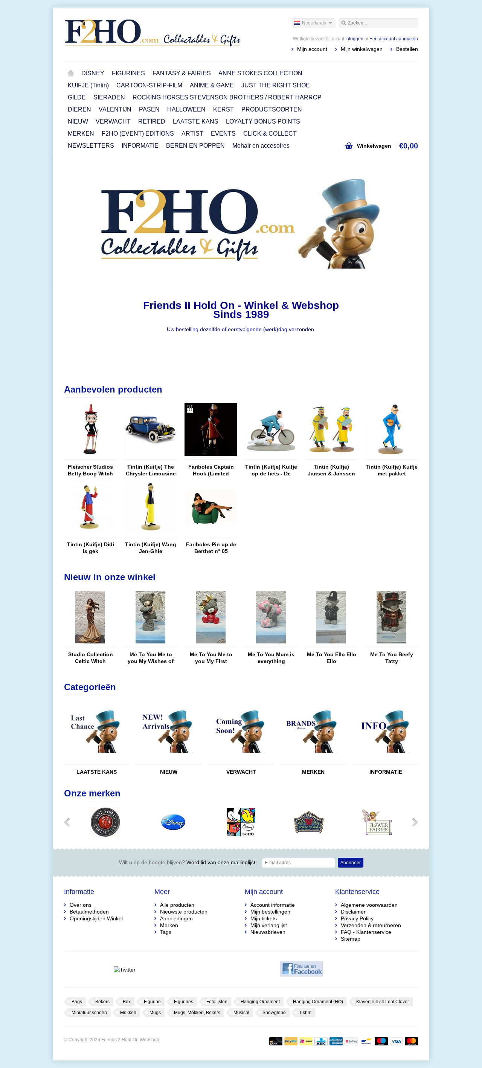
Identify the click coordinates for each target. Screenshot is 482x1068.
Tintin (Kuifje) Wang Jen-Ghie (150, 547)
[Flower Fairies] (376, 835)
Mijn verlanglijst (268, 925)
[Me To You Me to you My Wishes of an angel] (150, 643)
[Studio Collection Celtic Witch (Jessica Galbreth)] (90, 643)
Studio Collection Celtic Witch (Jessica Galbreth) (90, 658)
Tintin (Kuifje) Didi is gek (90, 547)
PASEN (149, 109)
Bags (77, 1001)
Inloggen (354, 38)
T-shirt (305, 1012)
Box (127, 1001)
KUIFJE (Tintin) (88, 85)
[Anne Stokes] (105, 835)
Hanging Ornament (260, 1001)
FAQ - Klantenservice (366, 932)
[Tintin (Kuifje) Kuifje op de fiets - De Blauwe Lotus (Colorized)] (271, 456)
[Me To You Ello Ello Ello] (331, 643)
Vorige (74, 224)
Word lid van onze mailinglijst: (188, 862)
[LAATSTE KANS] (94, 761)
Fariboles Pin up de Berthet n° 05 (211, 547)
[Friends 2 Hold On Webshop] (152, 34)
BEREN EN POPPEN (195, 145)
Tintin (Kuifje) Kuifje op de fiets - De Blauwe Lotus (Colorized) (271, 470)
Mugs (155, 1012)
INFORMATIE (140, 145)
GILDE (77, 97)
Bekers (102, 1001)
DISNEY (92, 73)
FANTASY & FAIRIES (182, 73)
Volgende (408, 224)
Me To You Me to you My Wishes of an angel (151, 658)
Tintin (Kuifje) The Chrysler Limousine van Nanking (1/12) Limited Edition (151, 470)
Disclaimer (353, 912)
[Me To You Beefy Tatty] (391, 643)
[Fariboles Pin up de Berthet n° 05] (211, 533)
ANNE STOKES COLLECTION (260, 73)
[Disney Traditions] (309, 835)
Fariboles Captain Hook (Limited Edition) (211, 470)
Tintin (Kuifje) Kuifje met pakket (392, 470)
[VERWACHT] (239, 761)
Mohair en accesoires (261, 145)
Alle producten (177, 905)
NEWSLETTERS (91, 145)
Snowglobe (274, 1012)
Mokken (128, 1012)
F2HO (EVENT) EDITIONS (138, 133)
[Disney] (173, 835)
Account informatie (272, 905)
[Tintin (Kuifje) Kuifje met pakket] (391, 456)
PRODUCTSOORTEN (271, 109)
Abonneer (350, 862)
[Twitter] (124, 969)
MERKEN (81, 133)
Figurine (152, 1001)
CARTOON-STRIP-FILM (149, 85)
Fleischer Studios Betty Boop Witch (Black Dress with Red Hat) (90, 470)
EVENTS (223, 133)
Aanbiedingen (176, 918)
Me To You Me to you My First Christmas (211, 658)
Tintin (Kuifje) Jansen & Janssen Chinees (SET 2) (331, 470)
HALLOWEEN (186, 109)
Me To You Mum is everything (271, 657)
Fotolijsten (216, 1001)
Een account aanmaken (393, 38)
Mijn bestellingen (270, 912)
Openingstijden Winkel (96, 918)
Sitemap (350, 939)
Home (71, 73)
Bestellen (407, 49)
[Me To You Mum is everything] (271, 643)
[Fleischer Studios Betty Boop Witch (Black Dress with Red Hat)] (90, 456)
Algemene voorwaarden (369, 905)
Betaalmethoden (89, 912)
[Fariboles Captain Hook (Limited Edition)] (211, 456)
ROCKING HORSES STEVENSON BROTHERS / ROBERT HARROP (227, 97)
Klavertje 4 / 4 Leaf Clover (382, 1001)
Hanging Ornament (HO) (318, 1001)
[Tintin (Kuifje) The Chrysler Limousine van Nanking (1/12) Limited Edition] (150, 456)
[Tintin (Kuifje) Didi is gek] (90, 533)
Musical (241, 1012)
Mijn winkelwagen (362, 49)
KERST (223, 109)
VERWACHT (113, 121)
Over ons (81, 905)
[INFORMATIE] (383, 761)
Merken (169, 925)
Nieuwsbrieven (267, 932)
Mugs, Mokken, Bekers (197, 1012)
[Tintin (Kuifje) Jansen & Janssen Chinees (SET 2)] (331, 456)
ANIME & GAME (212, 85)
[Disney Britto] (241, 835)
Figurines (183, 1001)
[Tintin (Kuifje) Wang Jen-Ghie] (150, 533)
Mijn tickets (263, 918)
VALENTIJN (115, 109)
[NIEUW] (166, 761)
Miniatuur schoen (89, 1012)
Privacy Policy (357, 918)
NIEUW (78, 121)
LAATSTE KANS (195, 121)
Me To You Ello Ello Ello (331, 657)
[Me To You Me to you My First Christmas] (211, 643)
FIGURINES (128, 73)
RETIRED (151, 121)
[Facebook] (301, 969)
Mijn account (312, 49)
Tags (165, 932)
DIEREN (79, 109)
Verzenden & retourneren (371, 925)
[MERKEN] (311, 761)
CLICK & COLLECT (270, 133)
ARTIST (192, 133)
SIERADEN (109, 97)
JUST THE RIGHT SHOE (275, 85)
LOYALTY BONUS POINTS (263, 121)
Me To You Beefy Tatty (391, 657)
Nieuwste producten (183, 912)
